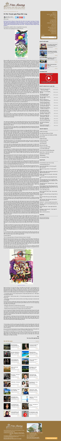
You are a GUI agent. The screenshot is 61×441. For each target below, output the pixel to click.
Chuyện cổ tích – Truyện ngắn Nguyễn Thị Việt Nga (33, 390)
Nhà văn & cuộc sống (43, 145)
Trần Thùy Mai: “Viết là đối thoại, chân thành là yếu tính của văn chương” (48, 200)
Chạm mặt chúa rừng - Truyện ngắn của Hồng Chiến (32, 375)
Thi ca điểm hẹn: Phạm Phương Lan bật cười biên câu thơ (52, 45)
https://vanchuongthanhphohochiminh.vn (33, 438)
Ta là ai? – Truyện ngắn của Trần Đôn (33, 405)
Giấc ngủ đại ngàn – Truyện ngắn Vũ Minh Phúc (15, 390)
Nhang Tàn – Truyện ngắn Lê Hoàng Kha (33, 397)
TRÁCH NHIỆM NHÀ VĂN (52, 30)
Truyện (5, 11)
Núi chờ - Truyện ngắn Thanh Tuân (14, 367)
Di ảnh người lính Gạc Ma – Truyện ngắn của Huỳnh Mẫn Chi (15, 412)
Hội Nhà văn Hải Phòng (44, 140)
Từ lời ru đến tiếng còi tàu (44, 189)
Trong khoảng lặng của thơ (45, 164)
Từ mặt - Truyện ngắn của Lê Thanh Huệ (33, 360)
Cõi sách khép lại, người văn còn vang (47, 162)
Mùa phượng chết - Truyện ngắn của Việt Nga (33, 382)
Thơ (55, 18)
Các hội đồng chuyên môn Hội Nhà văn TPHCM (48, 135)
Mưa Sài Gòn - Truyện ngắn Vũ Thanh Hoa (15, 375)
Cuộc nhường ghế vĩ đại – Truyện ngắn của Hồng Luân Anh (15, 405)
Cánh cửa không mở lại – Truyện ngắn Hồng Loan (15, 360)
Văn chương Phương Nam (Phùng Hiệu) (47, 150)
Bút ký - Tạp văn (53, 15)
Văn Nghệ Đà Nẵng (43, 141)
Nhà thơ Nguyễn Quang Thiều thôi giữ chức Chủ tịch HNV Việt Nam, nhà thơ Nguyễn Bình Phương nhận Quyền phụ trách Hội (49, 187)
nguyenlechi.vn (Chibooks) (44, 153)
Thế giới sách (53, 25)
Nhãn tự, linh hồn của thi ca (45, 211)
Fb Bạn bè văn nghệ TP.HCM (45, 146)
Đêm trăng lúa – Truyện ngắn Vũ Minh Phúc (33, 367)
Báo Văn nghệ (42, 136)
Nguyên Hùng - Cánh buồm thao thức (46, 152)
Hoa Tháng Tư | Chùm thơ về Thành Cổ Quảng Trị (52, 58)
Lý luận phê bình (53, 20)
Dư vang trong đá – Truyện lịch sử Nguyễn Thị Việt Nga (33, 412)
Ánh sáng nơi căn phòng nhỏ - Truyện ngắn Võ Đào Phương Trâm (33, 345)
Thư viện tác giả (53, 21)
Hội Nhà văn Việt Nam (44, 131)
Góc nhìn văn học (52, 28)
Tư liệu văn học (53, 31)
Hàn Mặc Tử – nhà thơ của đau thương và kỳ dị (48, 202)
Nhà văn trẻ (54, 24)
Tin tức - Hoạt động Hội (51, 14)
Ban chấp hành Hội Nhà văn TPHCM (46, 133)
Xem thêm (37, 341)
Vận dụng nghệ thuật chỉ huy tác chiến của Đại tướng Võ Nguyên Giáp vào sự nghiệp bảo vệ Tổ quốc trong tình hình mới (49, 180)
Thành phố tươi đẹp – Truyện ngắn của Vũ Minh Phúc (33, 353)
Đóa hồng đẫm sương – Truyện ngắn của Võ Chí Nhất (15, 397)
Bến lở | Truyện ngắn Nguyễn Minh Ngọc (52, 65)
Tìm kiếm (42, 35)
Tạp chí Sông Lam (43, 143)
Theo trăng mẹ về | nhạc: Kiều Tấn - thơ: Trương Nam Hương (52, 52)
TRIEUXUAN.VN (42, 155)
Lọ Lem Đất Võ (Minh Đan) (44, 148)
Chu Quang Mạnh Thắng (44, 157)
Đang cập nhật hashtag (44, 218)
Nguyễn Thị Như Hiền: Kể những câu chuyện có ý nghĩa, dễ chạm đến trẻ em (49, 172)
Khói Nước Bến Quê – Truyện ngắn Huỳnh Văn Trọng (15, 345)
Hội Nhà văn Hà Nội (43, 138)
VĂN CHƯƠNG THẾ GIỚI (52, 27)
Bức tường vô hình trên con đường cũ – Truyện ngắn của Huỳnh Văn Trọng (15, 353)
